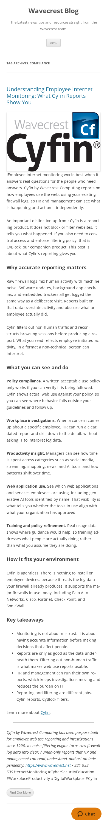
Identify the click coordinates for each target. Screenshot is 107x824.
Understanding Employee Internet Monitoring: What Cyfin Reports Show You (49, 95)
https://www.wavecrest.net (48, 765)
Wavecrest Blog (54, 11)
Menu (53, 43)
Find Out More (20, 792)
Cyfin (45, 712)
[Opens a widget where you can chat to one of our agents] (86, 814)
